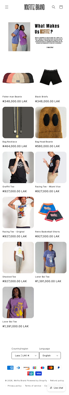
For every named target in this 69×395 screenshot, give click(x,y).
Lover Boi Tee (10, 321)
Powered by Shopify (37, 380)
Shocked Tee (9, 276)
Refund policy (57, 380)
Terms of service (33, 386)
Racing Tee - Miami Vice (48, 186)
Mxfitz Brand (20, 380)
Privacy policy (15, 386)
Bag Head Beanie (44, 141)
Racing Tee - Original (14, 231)
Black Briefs (41, 96)
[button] (6, 7)
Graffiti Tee (8, 186)
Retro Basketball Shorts (47, 231)
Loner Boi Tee (42, 276)
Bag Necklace (10, 141)
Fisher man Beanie (12, 96)
